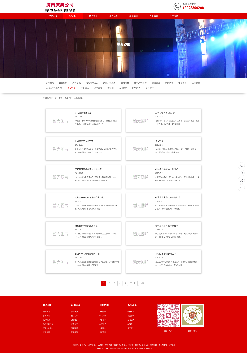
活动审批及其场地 (54, 88)
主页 (60, 98)
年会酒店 (85, 88)
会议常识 (71, 88)
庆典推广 (149, 88)
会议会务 (132, 305)
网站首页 (53, 16)
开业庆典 (74, 312)
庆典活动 (102, 312)
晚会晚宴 (130, 312)
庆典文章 (148, 349)
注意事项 (98, 88)
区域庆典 (196, 83)
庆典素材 (125, 83)
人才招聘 (174, 16)
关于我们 (153, 16)
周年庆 (130, 328)
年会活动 (130, 316)
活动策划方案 (92, 83)
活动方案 (123, 88)
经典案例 (93, 16)
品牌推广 (74, 320)
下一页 (132, 283)
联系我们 (133, 16)
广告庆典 (136, 88)
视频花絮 (74, 328)
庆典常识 (76, 83)
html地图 (142, 349)
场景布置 (102, 316)
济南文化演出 (109, 83)
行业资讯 (63, 83)
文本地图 (134, 349)
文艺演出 (102, 328)
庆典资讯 (73, 16)
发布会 (130, 324)
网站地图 (127, 349)
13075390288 (241, 165)
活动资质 (156, 83)
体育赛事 (74, 324)
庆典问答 (169, 83)
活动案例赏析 (140, 83)
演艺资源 (74, 332)
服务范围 (113, 16)
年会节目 (182, 83)
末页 (142, 283)
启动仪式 (130, 320)
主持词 (110, 88)
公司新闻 (50, 83)
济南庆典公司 (119, 349)
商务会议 (74, 316)
